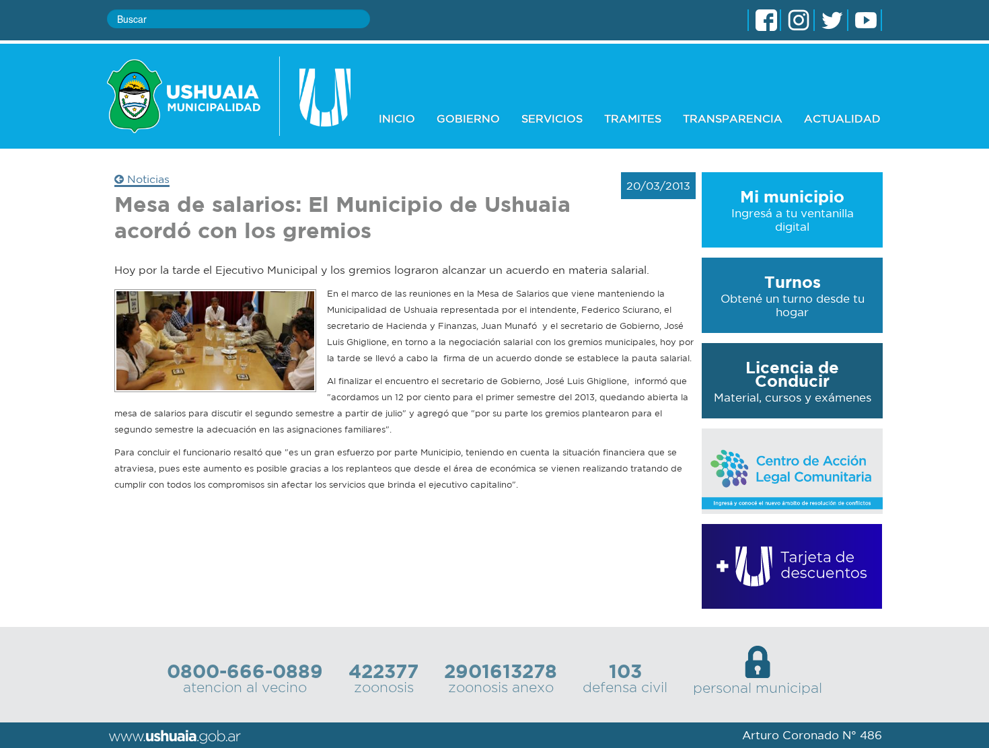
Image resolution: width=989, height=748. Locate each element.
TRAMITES (632, 118)
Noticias (147, 179)
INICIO (397, 118)
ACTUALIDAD (842, 118)
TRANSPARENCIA (732, 118)
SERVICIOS (552, 118)
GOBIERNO (468, 118)
